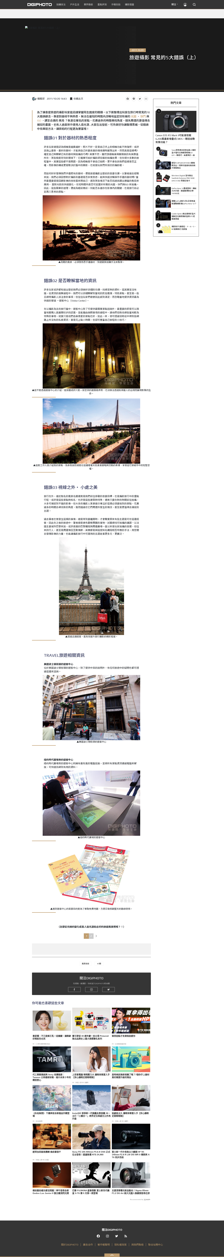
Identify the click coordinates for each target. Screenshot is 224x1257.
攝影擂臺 (129, 4)
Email (146, 98)
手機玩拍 (115, 4)
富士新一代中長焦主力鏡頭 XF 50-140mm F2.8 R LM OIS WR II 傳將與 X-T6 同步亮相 (131, 1155)
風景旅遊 (85, 964)
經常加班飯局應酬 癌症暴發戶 (47, 1152)
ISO (39, 120)
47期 (99, 964)
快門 (143, 116)
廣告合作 (88, 1244)
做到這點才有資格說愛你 (123, 1036)
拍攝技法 (61, 4)
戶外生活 (74, 4)
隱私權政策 (120, 1244)
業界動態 (88, 4)
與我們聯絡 (137, 1244)
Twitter (140, 98)
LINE (134, 98)
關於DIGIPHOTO (69, 1244)
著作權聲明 (104, 1244)
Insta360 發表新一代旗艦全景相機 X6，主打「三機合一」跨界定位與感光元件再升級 (91, 1116)
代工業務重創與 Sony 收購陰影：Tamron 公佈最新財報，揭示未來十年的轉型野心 (52, 1077)
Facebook (127, 98)
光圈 (133, 116)
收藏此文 (78, 98)
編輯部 (41, 98)
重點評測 (102, 4)
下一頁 (96, 936)
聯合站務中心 (155, 1244)
